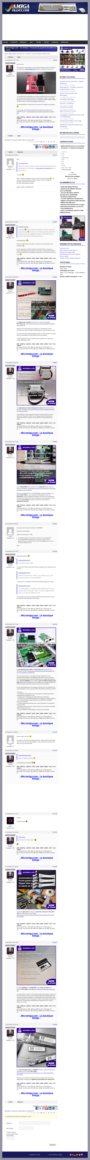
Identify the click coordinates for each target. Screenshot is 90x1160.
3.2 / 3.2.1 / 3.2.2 (66, 167)
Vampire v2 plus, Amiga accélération (70, 258)
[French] (70, 1154)
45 (51, 141)
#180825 (55, 222)
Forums (38, 42)
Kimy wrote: (21, 837)
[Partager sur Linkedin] (50, 147)
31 (38, 141)
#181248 (55, 814)
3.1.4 (63, 166)
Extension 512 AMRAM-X (67, 103)
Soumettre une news (34, 1154)
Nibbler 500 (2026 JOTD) (68, 202)
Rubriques (23, 42)
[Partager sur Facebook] (37, 147)
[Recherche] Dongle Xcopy (67, 252)
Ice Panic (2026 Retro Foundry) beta (72, 198)
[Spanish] (77, 1154)
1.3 (63, 156)
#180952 (55, 441)
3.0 (63, 160)
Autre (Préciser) (66, 169)
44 (48, 141)
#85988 (55, 60)
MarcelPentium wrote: (24, 755)
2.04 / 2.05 (65, 158)
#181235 (55, 750)
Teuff (61, 268)
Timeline (46, 42)
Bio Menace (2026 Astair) (68, 196)
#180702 (55, 155)
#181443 (55, 866)
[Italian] (79, 1154)
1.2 (63, 154)
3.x (63, 163)
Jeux (31, 42)
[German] (75, 1154)
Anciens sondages (72, 178)
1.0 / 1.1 (64, 152)
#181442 (55, 832)
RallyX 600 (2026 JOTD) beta (68, 111)
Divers (14, 53)
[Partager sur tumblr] (53, 147)
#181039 (55, 551)
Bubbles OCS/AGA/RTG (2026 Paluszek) (73, 200)
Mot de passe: (9, 1128)
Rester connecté (12, 1132)
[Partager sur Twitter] (40, 147)
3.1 (63, 162)
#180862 (55, 362)
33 (44, 141)
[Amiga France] (45, 13)
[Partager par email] (56, 147)
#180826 (55, 277)
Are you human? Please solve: (12, 1134)
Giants (65, 268)
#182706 (55, 1024)
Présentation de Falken (66, 107)
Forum (6, 53)
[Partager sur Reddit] (43, 147)
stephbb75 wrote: (23, 227)
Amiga (10, 53)
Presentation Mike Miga (66, 99)
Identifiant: (9, 1123)
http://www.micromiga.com (44, 168)
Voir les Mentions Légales (55, 1154)
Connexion (55, 42)
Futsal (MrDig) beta (67, 208)
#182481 (55, 942)
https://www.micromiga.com (37, 101)
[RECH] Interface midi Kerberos (69, 250)
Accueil (6, 42)
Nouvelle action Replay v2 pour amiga (70, 121)
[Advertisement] (45, 27)
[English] (73, 1154)
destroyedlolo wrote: (24, 560)
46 (54, 141)
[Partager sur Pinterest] (46, 147)
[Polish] (82, 1154)
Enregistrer (64, 42)
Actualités (14, 42)
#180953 (55, 524)
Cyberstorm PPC (64, 248)
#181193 (55, 732)
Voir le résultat (72, 174)
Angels (80, 276)
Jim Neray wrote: (23, 163)
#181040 (55, 624)
